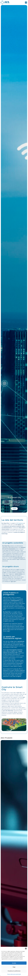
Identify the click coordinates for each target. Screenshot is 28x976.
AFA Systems (20, 523)
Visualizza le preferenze (14, 971)
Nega (14, 967)
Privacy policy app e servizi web (14, 974)
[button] (26, 948)
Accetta (14, 963)
